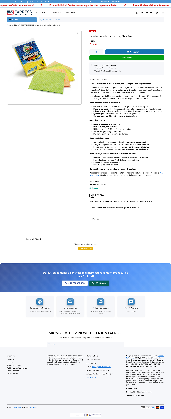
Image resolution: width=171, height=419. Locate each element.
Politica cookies (13, 371)
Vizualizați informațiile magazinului (107, 71)
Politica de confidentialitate (17, 368)
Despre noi (11, 360)
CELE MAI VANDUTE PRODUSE (24, 25)
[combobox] (101, 19)
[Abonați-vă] (121, 344)
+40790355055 (76, 283)
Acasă (9, 25)
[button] (163, 13)
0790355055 (105, 2)
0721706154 (116, 2)
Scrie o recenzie (85, 248)
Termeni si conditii (14, 365)
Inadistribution (17, 407)
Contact (10, 362)
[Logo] (19, 12)
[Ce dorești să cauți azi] (40, 19)
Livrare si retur (12, 373)
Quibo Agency (33, 407)
